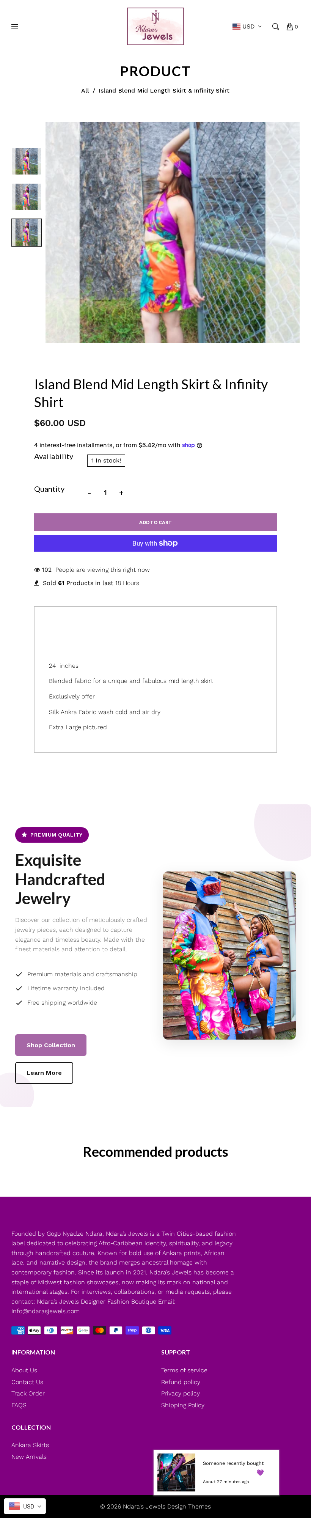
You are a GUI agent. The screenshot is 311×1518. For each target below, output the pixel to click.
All (85, 90)
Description (72, 622)
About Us (24, 1370)
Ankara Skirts (30, 1445)
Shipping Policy (182, 1405)
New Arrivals (29, 1456)
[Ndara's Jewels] (155, 26)
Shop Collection (51, 1045)
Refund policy (180, 1382)
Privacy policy (180, 1393)
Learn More (44, 1072)
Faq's (132, 622)
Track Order (28, 1393)
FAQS (19, 1405)
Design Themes (189, 1506)
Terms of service (184, 1370)
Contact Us (27, 1382)
